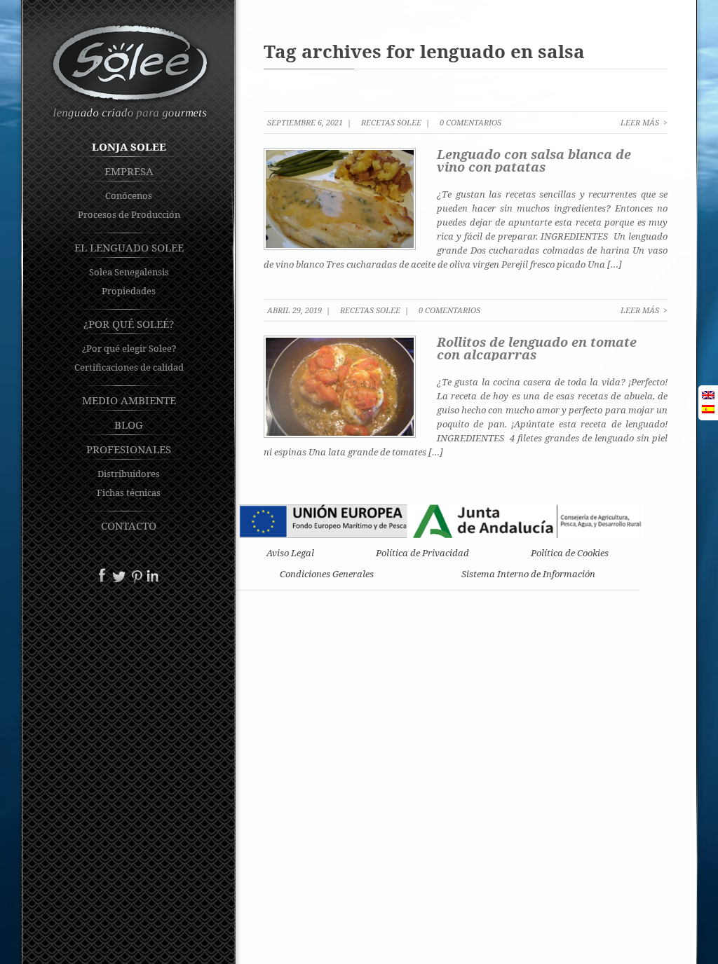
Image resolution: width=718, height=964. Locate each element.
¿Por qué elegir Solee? (129, 348)
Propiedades (129, 290)
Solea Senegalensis (129, 272)
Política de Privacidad (422, 552)
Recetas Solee (391, 122)
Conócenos (128, 195)
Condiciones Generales (327, 573)
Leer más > (644, 122)
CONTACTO (128, 525)
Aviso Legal (290, 552)
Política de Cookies (570, 552)
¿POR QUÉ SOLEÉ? (128, 324)
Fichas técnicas (129, 492)
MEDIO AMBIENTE (129, 400)
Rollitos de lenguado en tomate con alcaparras (537, 348)
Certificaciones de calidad (129, 367)
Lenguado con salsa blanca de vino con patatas (534, 160)
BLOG (128, 425)
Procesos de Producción (129, 214)
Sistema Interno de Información (528, 573)
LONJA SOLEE (129, 146)
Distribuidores (128, 473)
